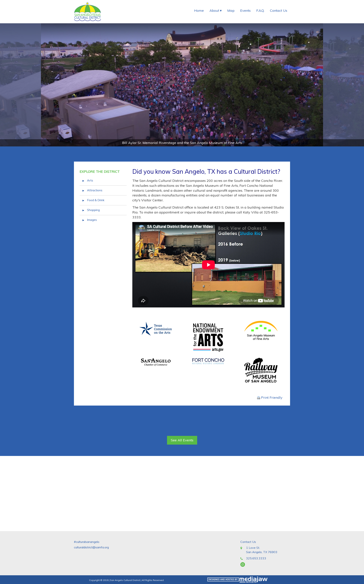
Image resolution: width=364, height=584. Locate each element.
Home (199, 10)
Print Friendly (271, 397)
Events (245, 10)
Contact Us (278, 10)
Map (231, 10)
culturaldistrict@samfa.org (91, 547)
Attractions (94, 190)
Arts (90, 180)
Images (92, 220)
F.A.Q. (260, 10)
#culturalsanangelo (86, 542)
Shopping (93, 210)
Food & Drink (95, 200)
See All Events (182, 440)
